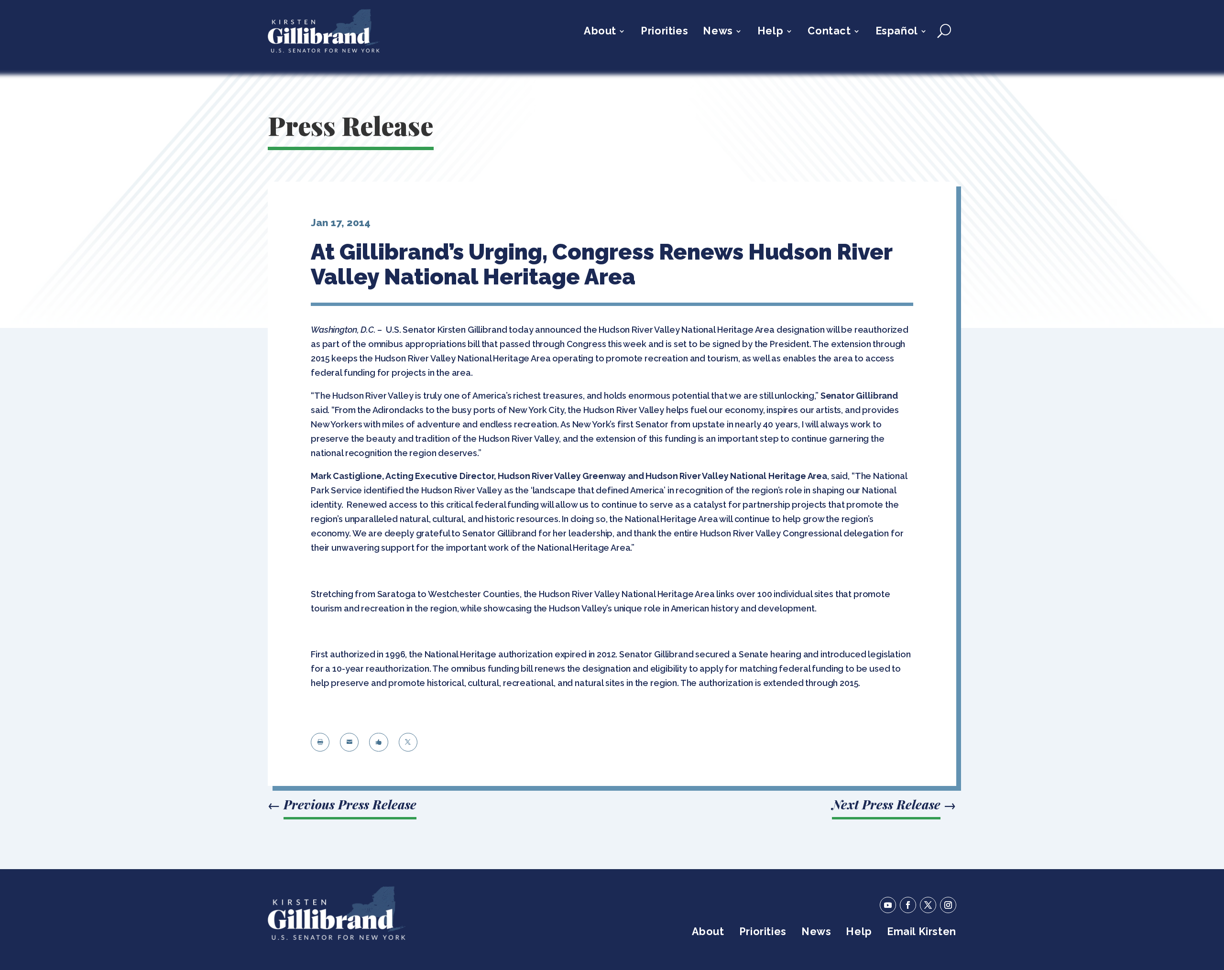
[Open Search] (944, 31)
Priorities (664, 32)
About (600, 32)
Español (896, 32)
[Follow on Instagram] (948, 905)
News (717, 32)
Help (770, 32)
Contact (829, 32)
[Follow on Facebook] (908, 905)
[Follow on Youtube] (888, 905)
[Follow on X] (928, 905)
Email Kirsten (921, 932)
